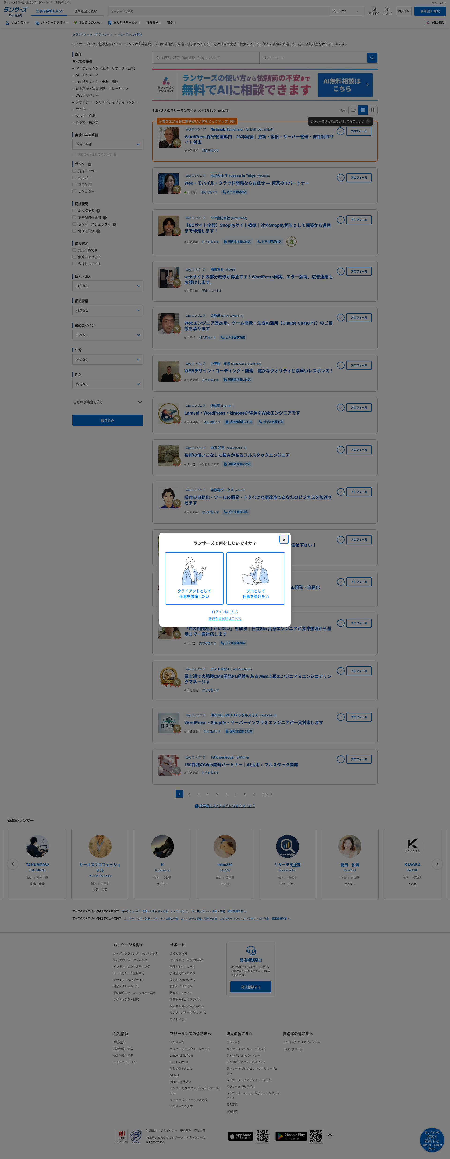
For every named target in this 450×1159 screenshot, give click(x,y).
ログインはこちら (225, 611)
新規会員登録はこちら (225, 618)
